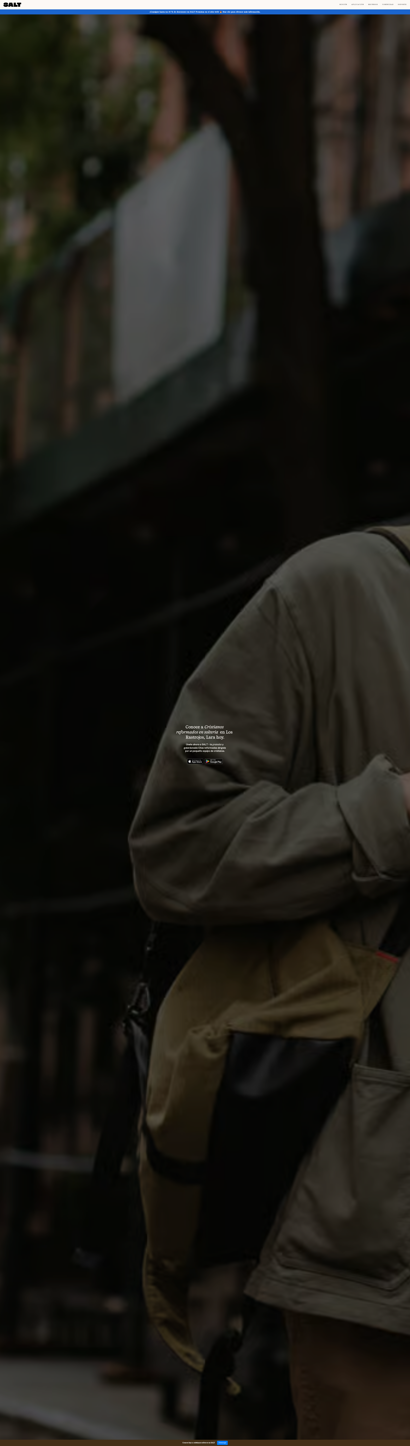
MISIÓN (343, 4)
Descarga (222, 1443)
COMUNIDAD (388, 4)
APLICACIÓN (357, 4)
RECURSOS (373, 4)
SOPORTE (402, 4)
